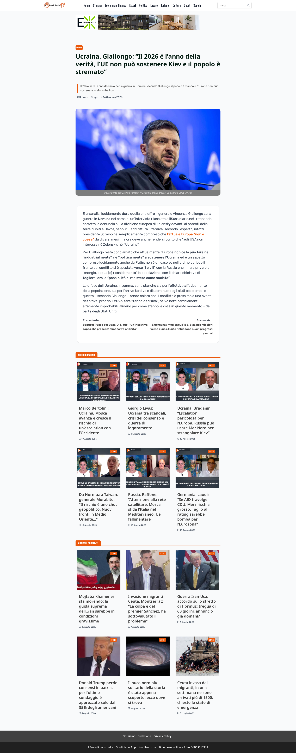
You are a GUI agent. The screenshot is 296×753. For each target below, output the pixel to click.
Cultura (177, 5)
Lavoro (154, 5)
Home (86, 5)
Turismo (165, 5)
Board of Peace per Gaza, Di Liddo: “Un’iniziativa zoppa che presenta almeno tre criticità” (115, 325)
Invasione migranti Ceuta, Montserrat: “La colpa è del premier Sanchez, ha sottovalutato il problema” (148, 570)
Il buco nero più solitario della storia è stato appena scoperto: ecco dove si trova (148, 656)
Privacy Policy (162, 736)
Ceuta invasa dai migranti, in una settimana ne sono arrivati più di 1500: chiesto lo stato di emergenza (197, 656)
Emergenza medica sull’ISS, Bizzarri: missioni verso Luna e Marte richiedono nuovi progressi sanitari (181, 327)
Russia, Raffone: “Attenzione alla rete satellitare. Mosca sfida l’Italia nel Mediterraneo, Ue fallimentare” (148, 468)
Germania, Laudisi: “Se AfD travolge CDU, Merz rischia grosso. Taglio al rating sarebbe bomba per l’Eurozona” (197, 468)
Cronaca (97, 5)
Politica (143, 5)
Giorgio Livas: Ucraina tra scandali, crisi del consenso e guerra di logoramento (148, 381)
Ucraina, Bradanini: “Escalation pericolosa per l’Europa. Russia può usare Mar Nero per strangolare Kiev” (197, 381)
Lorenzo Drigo (88, 97)
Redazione (144, 736)
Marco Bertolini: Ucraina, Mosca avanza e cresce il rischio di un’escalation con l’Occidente (98, 381)
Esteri (132, 5)
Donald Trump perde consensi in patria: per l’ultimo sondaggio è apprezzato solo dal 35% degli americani (98, 656)
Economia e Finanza (115, 5)
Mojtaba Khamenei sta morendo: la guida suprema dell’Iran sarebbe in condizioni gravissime (98, 570)
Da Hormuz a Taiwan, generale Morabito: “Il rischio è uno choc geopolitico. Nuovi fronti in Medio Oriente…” (98, 468)
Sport (187, 5)
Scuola (197, 5)
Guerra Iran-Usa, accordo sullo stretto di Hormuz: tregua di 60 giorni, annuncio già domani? (197, 570)
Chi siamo (129, 736)
